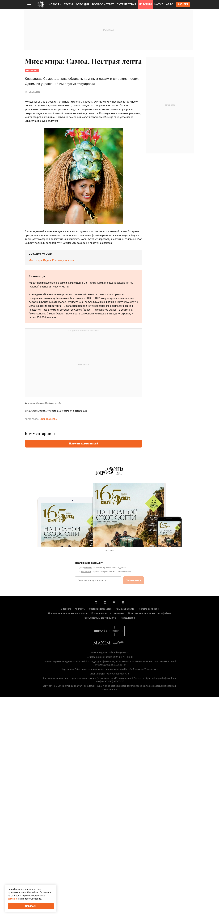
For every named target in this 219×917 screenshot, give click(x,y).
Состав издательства (100, 609)
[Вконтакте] (105, 602)
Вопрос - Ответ (103, 4)
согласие (88, 568)
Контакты (80, 609)
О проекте (65, 609)
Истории (145, 4)
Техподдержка (127, 618)
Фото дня (83, 4)
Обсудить (35, 92)
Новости (55, 4)
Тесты (68, 4)
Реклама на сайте (124, 609)
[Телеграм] (123, 602)
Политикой (86, 571)
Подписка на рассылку (89, 562)
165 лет (183, 4)
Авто (169, 4)
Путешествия (126, 4)
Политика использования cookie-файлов (149, 613)
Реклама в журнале (148, 609)
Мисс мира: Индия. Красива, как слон (51, 260)
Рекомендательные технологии (100, 618)
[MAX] (96, 602)
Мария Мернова (48, 419)
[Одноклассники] (114, 602)
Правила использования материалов (68, 613)
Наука (159, 4)
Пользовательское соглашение (107, 613)
